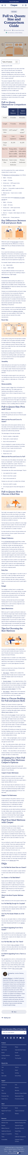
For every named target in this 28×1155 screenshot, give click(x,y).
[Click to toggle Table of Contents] (16, 62)
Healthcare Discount (6, 1131)
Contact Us (4, 1084)
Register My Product (6, 1110)
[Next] (26, 1)
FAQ (16, 1084)
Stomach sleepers (7, 681)
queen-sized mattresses (11, 790)
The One (5, 397)
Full (2, 1070)
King (2, 1073)
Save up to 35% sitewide (14, 1)
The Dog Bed (18, 1058)
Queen (16, 1070)
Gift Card (3, 1058)
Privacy (16, 1134)
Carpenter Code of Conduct (19, 1140)
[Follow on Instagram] (11, 1038)
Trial (2, 1090)
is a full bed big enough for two (10, 541)
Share (15, 1012)
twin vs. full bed (15, 945)
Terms (2, 1136)
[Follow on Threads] (14, 1038)
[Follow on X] (8, 1038)
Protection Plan (5, 1096)
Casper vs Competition (6, 1134)
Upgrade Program (19, 1125)
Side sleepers (6, 672)
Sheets (3, 1052)
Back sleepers (6, 691)
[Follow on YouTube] (20, 1038)
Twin (2, 1067)
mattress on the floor (18, 311)
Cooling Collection (5, 1055)
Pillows (16, 1047)
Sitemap (17, 1113)
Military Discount (5, 1128)
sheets (13, 715)
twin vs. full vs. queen (17, 968)
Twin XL (17, 1067)
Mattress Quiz (4, 1122)
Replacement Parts (19, 1096)
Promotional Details (19, 1099)
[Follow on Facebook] (4, 1038)
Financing (3, 1093)
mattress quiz (12, 860)
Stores (16, 1108)
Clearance (17, 1055)
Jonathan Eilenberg (7, 978)
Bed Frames (4, 1050)
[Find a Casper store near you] (23, 5)
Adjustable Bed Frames (20, 1050)
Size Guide (3, 1075)
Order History (4, 1099)
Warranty (17, 1090)
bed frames (9, 615)
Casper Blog (18, 1131)
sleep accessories (5, 286)
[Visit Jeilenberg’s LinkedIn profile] (8, 975)
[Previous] (1, 1)
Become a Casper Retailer (21, 1093)
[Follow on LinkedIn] (24, 1038)
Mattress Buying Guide (20, 1122)
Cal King (17, 1073)
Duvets (16, 1052)
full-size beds (15, 241)
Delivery (3, 1087)
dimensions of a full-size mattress (11, 175)
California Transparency (20, 1136)
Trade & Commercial (19, 1110)
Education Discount (19, 1128)
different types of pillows (7, 712)
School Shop (18, 1075)
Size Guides (14, 11)
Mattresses (4, 1047)
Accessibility (4, 1139)
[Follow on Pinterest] (17, 1038)
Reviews (3, 1125)
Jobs (2, 1113)
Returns (17, 1087)
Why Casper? (4, 1108)
